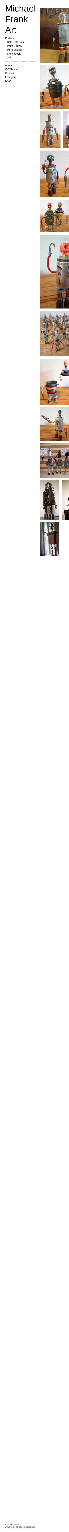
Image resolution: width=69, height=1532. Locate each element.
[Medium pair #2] (54, 216)
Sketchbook (14, 53)
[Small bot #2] (50, 129)
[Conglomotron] (49, 500)
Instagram (10, 77)
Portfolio (10, 38)
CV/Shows (11, 69)
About (8, 65)
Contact (9, 73)
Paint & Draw (14, 46)
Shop (8, 81)
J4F (9, 57)
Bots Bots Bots (15, 42)
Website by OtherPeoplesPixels (20, 1527)
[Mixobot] (49, 539)
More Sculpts (14, 49)
